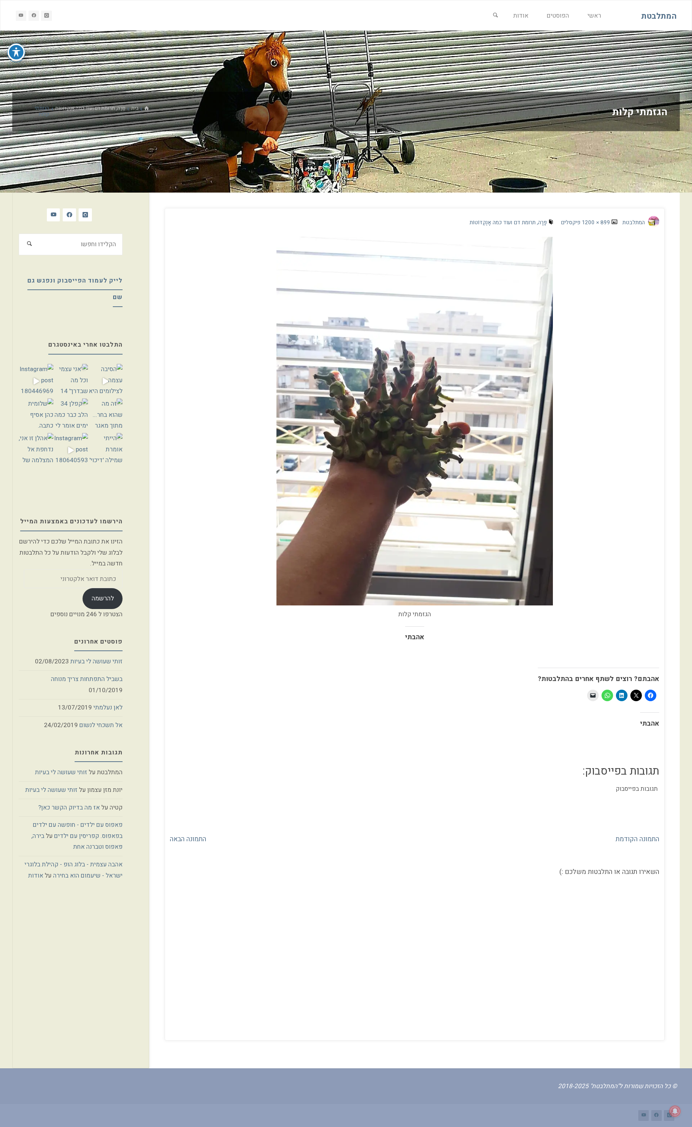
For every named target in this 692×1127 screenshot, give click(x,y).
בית (134, 108)
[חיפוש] (495, 15)
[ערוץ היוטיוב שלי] (21, 15)
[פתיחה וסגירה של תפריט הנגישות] (16, 52)
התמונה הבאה (188, 839)
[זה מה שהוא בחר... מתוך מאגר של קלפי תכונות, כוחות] (105, 415)
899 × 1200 (595, 222)
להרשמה (103, 598)
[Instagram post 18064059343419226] (70, 450)
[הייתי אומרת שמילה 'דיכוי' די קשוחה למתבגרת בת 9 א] (105, 450)
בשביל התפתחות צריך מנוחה (87, 679)
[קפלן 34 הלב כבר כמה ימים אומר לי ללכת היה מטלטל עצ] (70, 415)
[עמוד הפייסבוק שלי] (33, 15)
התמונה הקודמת (637, 839)
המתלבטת (659, 16)
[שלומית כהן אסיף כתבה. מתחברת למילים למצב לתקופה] (36, 415)
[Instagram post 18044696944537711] (36, 381)
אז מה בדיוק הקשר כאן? (69, 807)
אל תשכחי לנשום (101, 725)
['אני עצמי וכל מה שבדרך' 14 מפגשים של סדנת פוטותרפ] (70, 381)
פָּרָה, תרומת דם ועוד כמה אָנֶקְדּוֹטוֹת (90, 108)
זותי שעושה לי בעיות (96, 661)
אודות (35, 875)
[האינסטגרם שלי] (46, 15)
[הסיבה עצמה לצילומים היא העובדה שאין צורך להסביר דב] (105, 381)
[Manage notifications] (675, 1111)
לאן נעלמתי (108, 707)
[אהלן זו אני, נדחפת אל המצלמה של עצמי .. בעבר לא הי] (36, 450)
